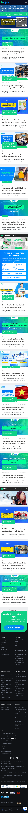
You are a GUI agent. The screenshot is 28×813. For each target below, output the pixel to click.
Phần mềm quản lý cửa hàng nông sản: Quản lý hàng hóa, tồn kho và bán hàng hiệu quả (14, 476)
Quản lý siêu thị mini (20, 674)
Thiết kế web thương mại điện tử (6, 689)
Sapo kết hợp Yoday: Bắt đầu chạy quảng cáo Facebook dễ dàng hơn (13, 374)
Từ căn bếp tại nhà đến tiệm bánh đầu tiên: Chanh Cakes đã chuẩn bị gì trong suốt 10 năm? (14, 564)
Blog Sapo (3, 645)
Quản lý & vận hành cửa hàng (9, 76)
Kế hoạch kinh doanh (8, 147)
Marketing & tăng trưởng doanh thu (11, 367)
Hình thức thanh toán (20, 709)
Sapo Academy (5, 654)
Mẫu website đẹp (5, 695)
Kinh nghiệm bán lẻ (7, 44)
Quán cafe (21, 269)
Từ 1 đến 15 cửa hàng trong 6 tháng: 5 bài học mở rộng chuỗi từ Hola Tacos (13, 530)
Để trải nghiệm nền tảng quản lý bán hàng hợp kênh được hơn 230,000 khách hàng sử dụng (14, 621)
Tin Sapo (5, 216)
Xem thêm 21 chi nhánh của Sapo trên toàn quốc (13, 781)
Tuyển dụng (4, 649)
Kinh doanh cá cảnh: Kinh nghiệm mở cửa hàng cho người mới (13, 53)
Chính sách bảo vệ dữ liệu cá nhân (20, 720)
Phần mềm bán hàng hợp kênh (20, 663)
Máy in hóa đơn (5, 707)
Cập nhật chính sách (7, 25)
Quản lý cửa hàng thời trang (20, 681)
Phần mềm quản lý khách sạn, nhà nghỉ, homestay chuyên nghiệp (12, 155)
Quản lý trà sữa (19, 695)
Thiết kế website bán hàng (6, 674)
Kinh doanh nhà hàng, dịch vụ (9, 146)
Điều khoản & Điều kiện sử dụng (20, 716)
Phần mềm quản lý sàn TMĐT (20, 651)
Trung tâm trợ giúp (19, 707)
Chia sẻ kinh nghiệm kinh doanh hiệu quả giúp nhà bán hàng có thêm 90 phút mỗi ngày (13, 8)
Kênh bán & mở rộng (7, 297)
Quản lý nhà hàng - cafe (8, 522)
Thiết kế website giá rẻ (6, 692)
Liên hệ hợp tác (5, 748)
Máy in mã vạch (5, 709)
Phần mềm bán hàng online (20, 644)
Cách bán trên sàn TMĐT (8, 110)
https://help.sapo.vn (10, 733)
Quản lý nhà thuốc (19, 693)
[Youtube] (13, 758)
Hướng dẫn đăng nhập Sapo (20, 712)
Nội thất (8, 273)
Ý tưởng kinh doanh (7, 42)
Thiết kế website (19, 648)
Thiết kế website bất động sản (6, 685)
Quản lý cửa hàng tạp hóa (20, 677)
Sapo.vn (3, 809)
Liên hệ (17, 728)
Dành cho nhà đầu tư (6, 751)
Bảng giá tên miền (5, 697)
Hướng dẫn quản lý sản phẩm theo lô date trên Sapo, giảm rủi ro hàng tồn (13, 340)
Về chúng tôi (4, 640)
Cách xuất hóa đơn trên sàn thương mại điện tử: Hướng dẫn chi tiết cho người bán (13, 121)
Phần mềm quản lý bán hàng (20, 640)
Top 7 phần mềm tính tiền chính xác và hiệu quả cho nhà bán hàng (13, 306)
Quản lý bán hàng (7, 79)
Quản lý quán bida (19, 691)
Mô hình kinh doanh (7, 144)
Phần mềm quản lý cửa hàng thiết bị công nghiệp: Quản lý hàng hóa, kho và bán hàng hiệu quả (13, 598)
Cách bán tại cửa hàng (8, 295)
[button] (26, 2)
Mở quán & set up (7, 521)
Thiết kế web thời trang (7, 678)
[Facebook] (10, 758)
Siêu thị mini (21, 265)
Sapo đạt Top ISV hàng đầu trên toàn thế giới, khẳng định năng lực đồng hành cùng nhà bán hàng (14, 223)
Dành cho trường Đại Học (6, 754)
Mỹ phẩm (7, 269)
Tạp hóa (7, 265)
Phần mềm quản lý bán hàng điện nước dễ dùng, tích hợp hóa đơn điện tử (13, 87)
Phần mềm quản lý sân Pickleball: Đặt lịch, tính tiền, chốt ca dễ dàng (14, 189)
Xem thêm (14, 610)
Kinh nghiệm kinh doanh (8, 143)
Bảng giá (3, 647)
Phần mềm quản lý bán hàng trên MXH (20, 655)
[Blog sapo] (17, 758)
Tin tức (4, 113)
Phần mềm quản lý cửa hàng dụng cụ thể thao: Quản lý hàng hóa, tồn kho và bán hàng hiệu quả (13, 442)
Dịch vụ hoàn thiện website (19, 724)
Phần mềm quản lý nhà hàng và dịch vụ (20, 659)
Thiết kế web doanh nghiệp (6, 681)
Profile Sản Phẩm (5, 652)
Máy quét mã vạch (5, 712)
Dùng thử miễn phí (14, 628)
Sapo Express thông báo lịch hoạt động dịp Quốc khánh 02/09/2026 (13, 408)
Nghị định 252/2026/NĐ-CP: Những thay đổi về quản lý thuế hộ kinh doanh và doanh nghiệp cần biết (13, 20)
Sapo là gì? (3, 642)
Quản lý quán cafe (19, 688)
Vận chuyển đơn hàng (8, 398)
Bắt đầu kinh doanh (7, 45)
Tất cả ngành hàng (14, 277)
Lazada (20, 273)
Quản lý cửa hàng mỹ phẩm (20, 685)
